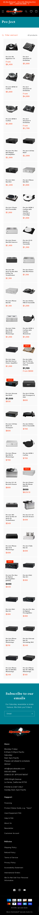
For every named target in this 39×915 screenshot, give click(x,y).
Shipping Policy (10, 847)
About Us (8, 823)
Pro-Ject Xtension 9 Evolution (27, 120)
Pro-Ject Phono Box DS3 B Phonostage (11, 455)
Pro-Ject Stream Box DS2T (11, 394)
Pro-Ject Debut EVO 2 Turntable (29, 425)
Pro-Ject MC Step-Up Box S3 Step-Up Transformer (11, 517)
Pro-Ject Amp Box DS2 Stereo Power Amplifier (12, 361)
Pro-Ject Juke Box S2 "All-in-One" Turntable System (28, 362)
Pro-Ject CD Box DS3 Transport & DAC (29, 395)
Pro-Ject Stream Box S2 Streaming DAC (28, 640)
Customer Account (11, 833)
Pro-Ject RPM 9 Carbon (11, 120)
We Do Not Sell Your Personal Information (16, 879)
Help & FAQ (8, 818)
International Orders (12, 873)
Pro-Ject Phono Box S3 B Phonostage (11, 547)
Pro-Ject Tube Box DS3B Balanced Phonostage (10, 331)
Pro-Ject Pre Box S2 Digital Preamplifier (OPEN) (11, 578)
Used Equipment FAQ (12, 813)
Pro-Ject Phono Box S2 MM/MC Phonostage (11, 669)
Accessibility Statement (13, 868)
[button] (2, 11)
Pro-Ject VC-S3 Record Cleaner (11, 483)
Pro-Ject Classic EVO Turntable (11, 208)
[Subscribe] (32, 713)
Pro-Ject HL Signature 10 (10, 57)
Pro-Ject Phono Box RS (11, 301)
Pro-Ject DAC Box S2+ (27, 576)
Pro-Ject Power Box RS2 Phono (28, 270)
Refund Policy (9, 852)
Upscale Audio (22, 908)
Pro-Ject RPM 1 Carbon (28, 454)
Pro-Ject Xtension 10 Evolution (27, 88)
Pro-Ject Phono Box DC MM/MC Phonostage (28, 669)
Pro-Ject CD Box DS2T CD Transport (11, 425)
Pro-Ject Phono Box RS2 (28, 181)
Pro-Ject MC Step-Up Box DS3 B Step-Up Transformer (12, 272)
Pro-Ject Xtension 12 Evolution (27, 58)
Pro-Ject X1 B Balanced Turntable (27, 242)
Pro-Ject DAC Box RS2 (10, 181)
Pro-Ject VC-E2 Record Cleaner (28, 515)
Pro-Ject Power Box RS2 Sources (11, 241)
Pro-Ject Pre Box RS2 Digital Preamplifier (11, 152)
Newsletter (8, 828)
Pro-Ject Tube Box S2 (28, 547)
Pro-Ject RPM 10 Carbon (11, 88)
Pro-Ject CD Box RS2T (28, 151)
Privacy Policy (10, 863)
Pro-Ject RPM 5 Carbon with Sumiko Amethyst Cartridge (28, 211)
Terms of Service (11, 858)
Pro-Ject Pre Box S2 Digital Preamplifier (29, 611)
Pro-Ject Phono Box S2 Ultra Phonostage (11, 640)
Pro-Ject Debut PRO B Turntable (29, 301)
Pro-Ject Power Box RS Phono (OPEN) (28, 484)
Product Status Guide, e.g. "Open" (18, 808)
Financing (8, 803)
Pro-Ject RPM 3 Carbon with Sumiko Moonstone (28, 331)
